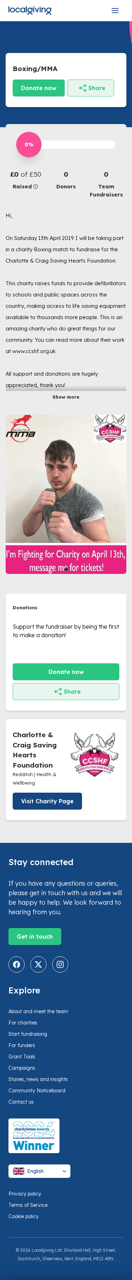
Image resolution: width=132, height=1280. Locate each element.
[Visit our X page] (38, 964)
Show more (66, 397)
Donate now (38, 88)
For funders (21, 1045)
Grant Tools (21, 1056)
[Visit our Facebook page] (16, 964)
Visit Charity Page (47, 801)
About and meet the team (38, 1011)
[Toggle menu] (115, 10)
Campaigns (21, 1068)
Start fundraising (27, 1034)
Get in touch (35, 936)
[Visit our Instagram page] (60, 964)
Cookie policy (23, 1216)
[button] (26, 180)
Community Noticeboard (36, 1090)
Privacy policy (24, 1194)
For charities (22, 1023)
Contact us (21, 1102)
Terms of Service (28, 1205)
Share (96, 88)
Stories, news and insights (38, 1079)
